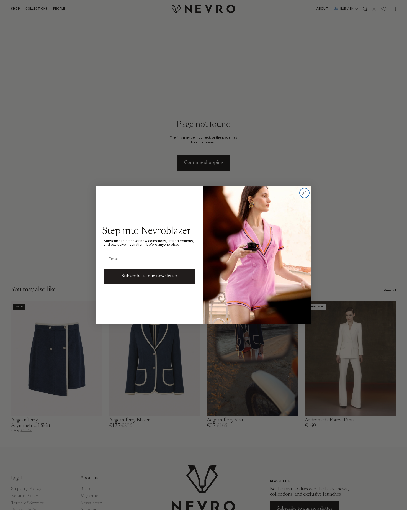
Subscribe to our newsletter (149, 276)
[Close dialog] (304, 193)
